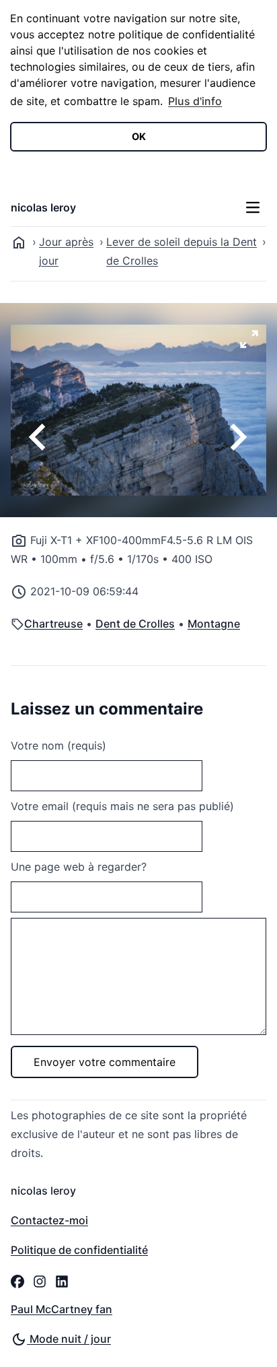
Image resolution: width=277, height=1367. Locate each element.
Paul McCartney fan (61, 1309)
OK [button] (139, 136)
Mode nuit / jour (69, 1338)
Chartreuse (53, 623)
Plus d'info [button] (195, 101)
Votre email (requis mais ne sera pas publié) (122, 806)
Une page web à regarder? (79, 866)
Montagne (214, 623)
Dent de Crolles (135, 623)
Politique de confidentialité (79, 1250)
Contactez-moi (49, 1220)
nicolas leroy (43, 207)
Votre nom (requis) (58, 745)
